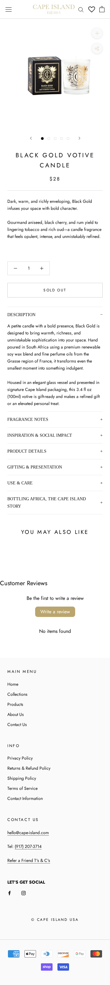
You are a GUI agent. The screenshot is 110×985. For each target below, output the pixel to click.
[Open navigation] (9, 9)
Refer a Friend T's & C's (28, 860)
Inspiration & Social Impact (39, 435)
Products (15, 704)
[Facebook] (9, 892)
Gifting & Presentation (34, 467)
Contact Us (17, 724)
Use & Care (20, 483)
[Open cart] (102, 9)
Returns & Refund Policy (28, 768)
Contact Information (25, 798)
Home (12, 684)
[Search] (81, 9)
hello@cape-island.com (28, 833)
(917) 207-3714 (28, 846)
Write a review (55, 611)
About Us (15, 714)
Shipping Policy (21, 778)
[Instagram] (23, 892)
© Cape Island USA (55, 919)
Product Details (26, 451)
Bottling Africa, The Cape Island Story (46, 502)
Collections (17, 694)
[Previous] (31, 138)
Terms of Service (22, 788)
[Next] (79, 138)
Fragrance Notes (27, 419)
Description (21, 314)
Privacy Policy (20, 758)
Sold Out (54, 290)
